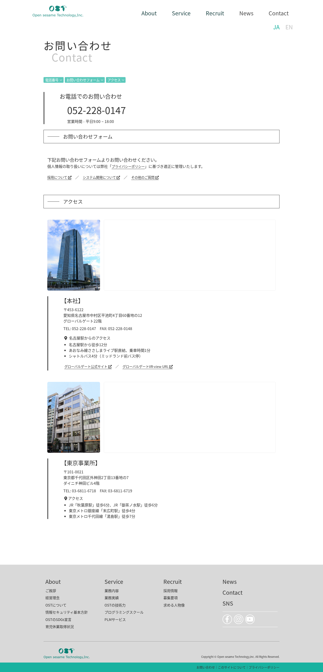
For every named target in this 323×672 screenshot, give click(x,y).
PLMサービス (115, 619)
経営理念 (52, 597)
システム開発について (99, 177)
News (246, 13)
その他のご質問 (142, 177)
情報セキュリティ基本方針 (66, 612)
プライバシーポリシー (128, 166)
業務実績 (112, 597)
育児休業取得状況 (59, 626)
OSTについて (55, 604)
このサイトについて (232, 667)
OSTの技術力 (115, 604)
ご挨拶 (50, 590)
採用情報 (170, 590)
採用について (57, 177)
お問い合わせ (205, 667)
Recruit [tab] (215, 13)
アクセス (114, 79)
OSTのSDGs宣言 (58, 619)
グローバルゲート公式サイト (85, 366)
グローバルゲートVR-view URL (145, 366)
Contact (279, 13)
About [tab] (149, 13)
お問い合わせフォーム (83, 79)
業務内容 (112, 590)
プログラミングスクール (124, 612)
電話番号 (51, 79)
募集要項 (170, 597)
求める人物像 (174, 604)
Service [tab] (181, 13)
